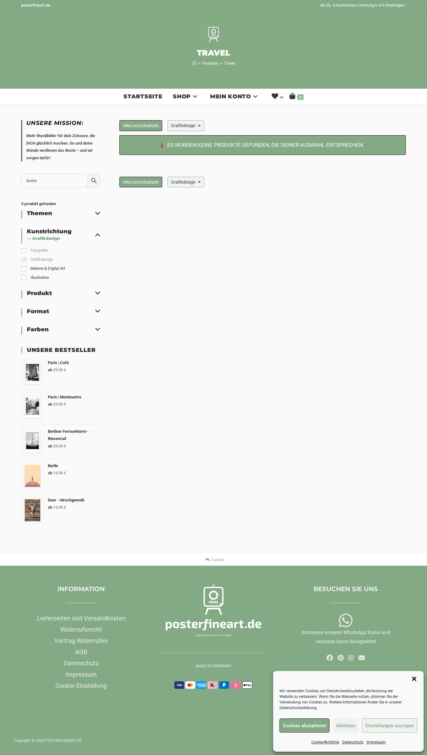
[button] (414, 679)
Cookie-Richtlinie (325, 742)
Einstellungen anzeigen (389, 725)
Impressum (376, 742)
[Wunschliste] (277, 96)
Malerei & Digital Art (47, 268)
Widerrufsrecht (81, 629)
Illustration (39, 277)
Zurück (217, 559)
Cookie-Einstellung (81, 685)
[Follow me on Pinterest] (341, 658)
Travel (229, 63)
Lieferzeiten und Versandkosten (81, 618)
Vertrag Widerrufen (81, 640)
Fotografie (39, 250)
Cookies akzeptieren (304, 725)
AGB (81, 652)
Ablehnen (345, 725)
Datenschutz (353, 742)
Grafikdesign (41, 259)
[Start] (194, 63)
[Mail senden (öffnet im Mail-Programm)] (362, 658)
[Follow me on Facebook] (330, 658)
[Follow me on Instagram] (351, 658)
